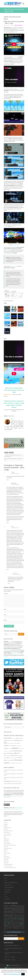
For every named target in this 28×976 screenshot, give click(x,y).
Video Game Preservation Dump (10, 867)
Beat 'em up (19, 738)
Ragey (5, 854)
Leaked (6, 745)
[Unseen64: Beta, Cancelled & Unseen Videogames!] (13, 4)
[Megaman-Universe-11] (14, 321)
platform (15, 748)
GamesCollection (7, 835)
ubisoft (13, 763)
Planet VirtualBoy (7, 853)
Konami (18, 743)
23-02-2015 (12, 25)
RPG (15, 753)
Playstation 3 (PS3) (13, 17)
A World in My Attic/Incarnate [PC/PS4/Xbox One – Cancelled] (14, 953)
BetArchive (6, 829)
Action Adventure (16, 735)
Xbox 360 (6, 19)
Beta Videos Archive (7, 827)
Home (5, 878)
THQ (10, 763)
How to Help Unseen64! (9, 887)
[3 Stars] (7, 394)
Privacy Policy (7, 899)
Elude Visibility (6, 832)
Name (5, 609)
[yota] (7, 419)
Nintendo (6, 748)
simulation (20, 755)
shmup (9, 755)
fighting (21, 740)
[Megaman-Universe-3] (20, 306)
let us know (6, 656)
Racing (16, 751)
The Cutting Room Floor (8, 864)
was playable (20, 89)
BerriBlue (5, 825)
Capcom (19, 29)
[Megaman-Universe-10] (7, 321)
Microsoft (6, 17)
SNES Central (6, 861)
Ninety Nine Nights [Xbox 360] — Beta (11, 945)
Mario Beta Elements (8, 848)
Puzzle (11, 751)
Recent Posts (11, 415)
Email (5, 614)
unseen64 (17, 763)
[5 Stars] (10, 394)
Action (6, 735)
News (5, 880)
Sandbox (5, 755)
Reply (8, 479)
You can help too (14, 652)
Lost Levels (6, 846)
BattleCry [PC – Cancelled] (9, 956)
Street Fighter (6, 62)
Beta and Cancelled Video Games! (15, 783)
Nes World (6, 850)
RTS (19, 753)
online (10, 748)
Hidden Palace (6, 841)
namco (20, 745)
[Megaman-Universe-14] (20, 321)
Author (5, 415)
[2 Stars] (6, 394)
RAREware (11, 753)
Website (5, 620)
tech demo (10, 760)
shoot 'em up (14, 755)
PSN (6, 30)
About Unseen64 (7, 889)
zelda (20, 763)
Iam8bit (15, 31)
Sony (19, 17)
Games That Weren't (8, 833)
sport (7, 757)
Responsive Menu (23, 3)
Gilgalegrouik (6, 838)
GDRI (5, 837)
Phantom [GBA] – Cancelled (9, 959)
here (13, 300)
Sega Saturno (6, 856)
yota (6, 25)
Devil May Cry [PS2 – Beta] (16, 781)
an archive (11, 641)
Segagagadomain (7, 858)
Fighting (16, 740)
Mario (10, 745)
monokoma (15, 573)
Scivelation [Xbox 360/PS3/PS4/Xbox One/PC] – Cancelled (13, 949)
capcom (6, 452)
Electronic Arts (11, 740)
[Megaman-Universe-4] (7, 313)
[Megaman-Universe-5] (14, 313)
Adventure (14, 738)
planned (13, 226)
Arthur (10, 62)
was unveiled (15, 57)
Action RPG (7, 738)
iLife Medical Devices (8, 770)
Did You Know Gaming (8, 830)
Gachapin (6, 226)
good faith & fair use (17, 654)
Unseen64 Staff (7, 892)
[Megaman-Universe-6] (20, 313)
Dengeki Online (15, 244)
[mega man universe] (14, 306)
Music (17, 745)
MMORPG (13, 745)
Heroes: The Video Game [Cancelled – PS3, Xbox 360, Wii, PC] (13, 456)
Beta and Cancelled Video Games (10, 882)
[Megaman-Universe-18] (7, 328)
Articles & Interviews (8, 885)
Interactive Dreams (7, 843)
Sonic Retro (6, 862)
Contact (5, 896)
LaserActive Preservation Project (10, 845)
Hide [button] (23, 974)
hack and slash (10, 743)
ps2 (8, 751)
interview (14, 743)
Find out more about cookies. (14, 974)
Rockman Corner (13, 266)
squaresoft (12, 757)
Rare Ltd (6, 753)
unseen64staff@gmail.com (14, 965)
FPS (5, 743)
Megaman (11, 452)
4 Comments (19, 25)
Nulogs (5, 851)
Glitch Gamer (6, 840)
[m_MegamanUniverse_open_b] (7, 306)
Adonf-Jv (5, 822)
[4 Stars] (9, 394)
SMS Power (6, 859)
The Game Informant (8, 866)
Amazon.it (18, 796)
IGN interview (7, 250)
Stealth (15, 757)
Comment (6, 593)
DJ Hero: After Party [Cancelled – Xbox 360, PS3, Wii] (13, 459)
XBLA (23, 29)
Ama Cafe (6, 783)
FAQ (5, 894)
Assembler (6, 824)
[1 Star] (4, 394)
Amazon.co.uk (6, 797)
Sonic (5, 757)
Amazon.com (13, 796)
